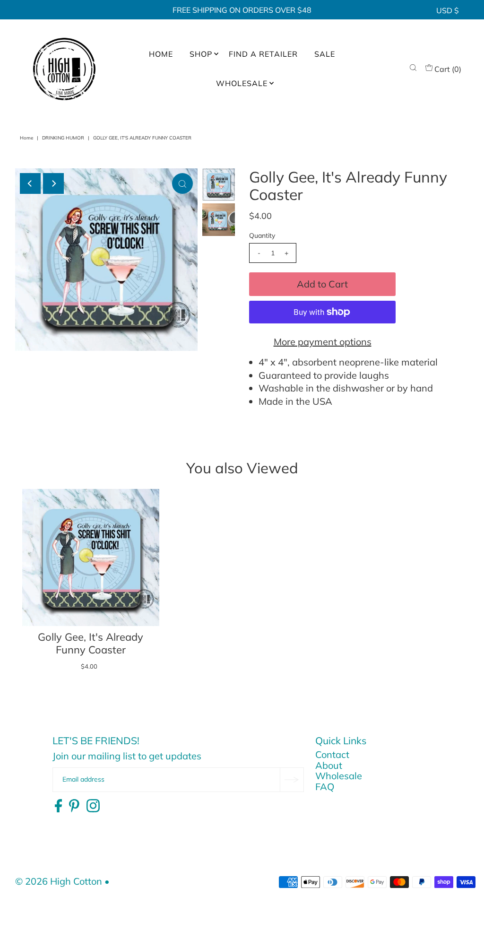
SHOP (201, 54)
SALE (324, 54)
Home (26, 138)
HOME (161, 54)
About (328, 765)
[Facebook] (58, 806)
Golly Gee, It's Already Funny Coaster (90, 643)
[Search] (413, 69)
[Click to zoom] (182, 183)
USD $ (447, 10)
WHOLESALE (242, 83)
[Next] (53, 183)
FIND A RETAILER (263, 54)
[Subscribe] (291, 780)
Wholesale (338, 776)
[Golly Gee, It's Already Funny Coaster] (90, 557)
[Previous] (30, 183)
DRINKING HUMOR (63, 138)
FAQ (324, 786)
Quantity (262, 235)
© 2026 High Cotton (58, 881)
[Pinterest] (74, 806)
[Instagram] (93, 806)
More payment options (323, 342)
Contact (332, 754)
